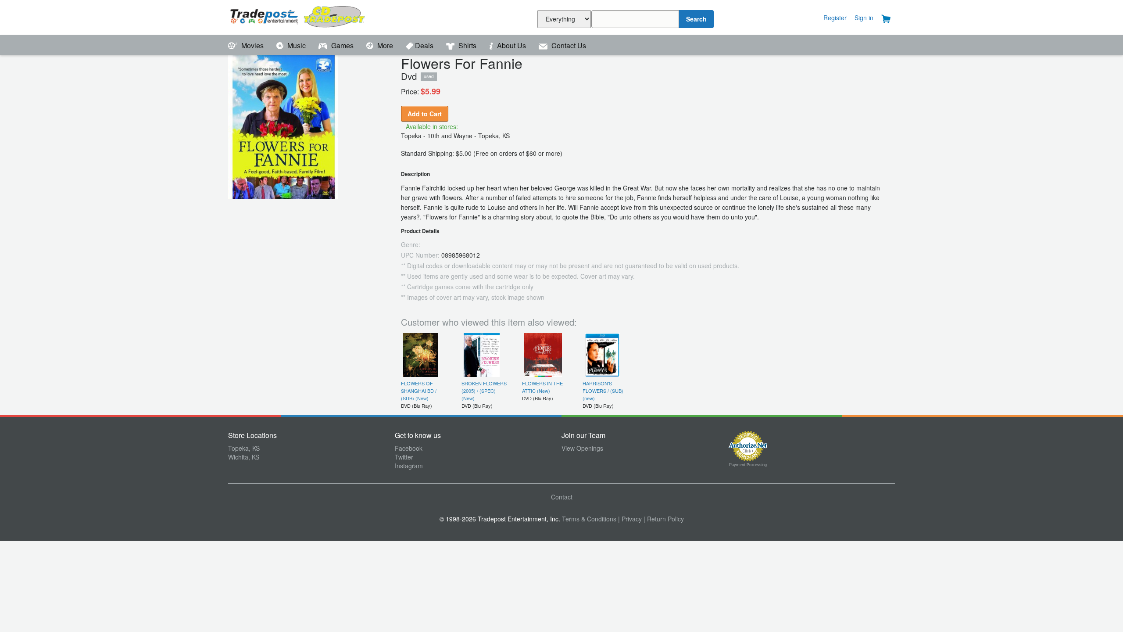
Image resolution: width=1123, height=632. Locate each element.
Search (696, 18)
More (385, 45)
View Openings (582, 448)
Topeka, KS (244, 448)
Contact (561, 496)
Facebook (408, 448)
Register (835, 17)
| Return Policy (664, 518)
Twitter (404, 456)
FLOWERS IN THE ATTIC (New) (542, 387)
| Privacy (630, 518)
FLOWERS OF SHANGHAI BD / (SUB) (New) (418, 391)
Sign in (864, 17)
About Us (511, 45)
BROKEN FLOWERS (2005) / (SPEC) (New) (484, 391)
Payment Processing (748, 465)
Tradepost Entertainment (311, 16)
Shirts (467, 45)
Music (297, 45)
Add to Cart (425, 113)
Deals (425, 45)
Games (342, 45)
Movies (252, 45)
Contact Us (568, 45)
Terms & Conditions (589, 518)
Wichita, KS (243, 456)
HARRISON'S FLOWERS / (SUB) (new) (603, 391)
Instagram (409, 465)
